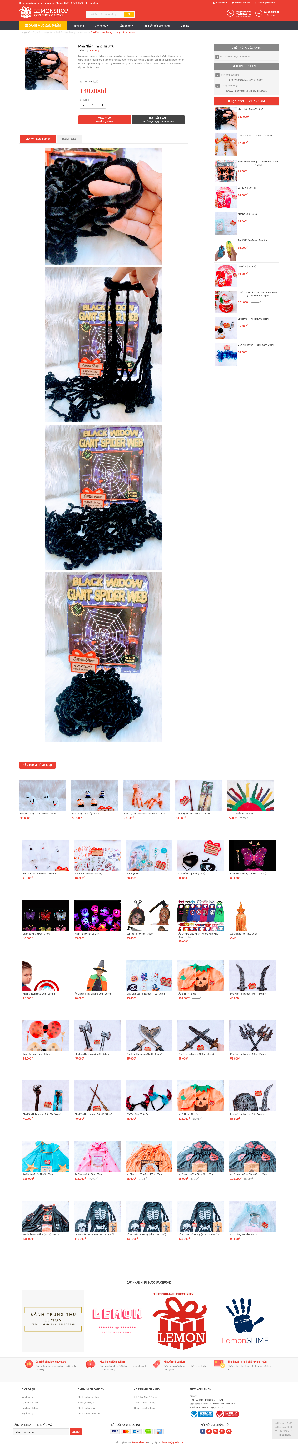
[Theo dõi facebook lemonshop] (209, 1431)
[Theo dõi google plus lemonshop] (222, 1431)
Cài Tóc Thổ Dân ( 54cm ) (240, 813)
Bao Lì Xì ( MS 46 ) (247, 266)
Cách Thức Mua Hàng (144, 1402)
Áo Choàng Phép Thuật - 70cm (38, 1174)
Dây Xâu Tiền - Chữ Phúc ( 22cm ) (255, 135)
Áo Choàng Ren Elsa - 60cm (244, 1234)
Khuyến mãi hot (242, 2)
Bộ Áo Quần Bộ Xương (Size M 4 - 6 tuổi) (198, 1234)
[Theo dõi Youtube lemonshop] (229, 1431)
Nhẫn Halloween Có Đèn (87, 933)
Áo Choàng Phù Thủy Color (243, 933)
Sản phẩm (125, 25)
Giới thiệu (101, 25)
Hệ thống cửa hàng (265, 2)
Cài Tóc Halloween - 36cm (140, 933)
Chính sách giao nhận (88, 1397)
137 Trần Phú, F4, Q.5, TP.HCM (235, 56)
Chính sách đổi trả (86, 1408)
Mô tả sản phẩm (38, 139)
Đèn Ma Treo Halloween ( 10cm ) (39, 873)
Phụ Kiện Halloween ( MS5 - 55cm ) (196, 1054)
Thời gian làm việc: (230, 85)
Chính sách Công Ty (91, 1389)
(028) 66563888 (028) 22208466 (243, 12)
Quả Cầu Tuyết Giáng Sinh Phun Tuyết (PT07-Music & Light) (258, 294)
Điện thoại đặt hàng (229, 74)
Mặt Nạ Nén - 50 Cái (248, 214)
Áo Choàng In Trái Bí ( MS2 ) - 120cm (248, 1174)
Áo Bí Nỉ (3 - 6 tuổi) (187, 993)
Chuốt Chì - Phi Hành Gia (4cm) (253, 318)
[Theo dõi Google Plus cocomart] (215, 1431)
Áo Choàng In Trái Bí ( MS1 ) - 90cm (144, 1174)
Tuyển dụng (27, 1413)
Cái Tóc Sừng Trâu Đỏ (137, 1114)
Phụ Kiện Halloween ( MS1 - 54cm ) (248, 993)
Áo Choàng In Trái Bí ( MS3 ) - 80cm (41, 1234)
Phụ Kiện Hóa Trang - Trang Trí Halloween (113, 32)
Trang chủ (78, 25)
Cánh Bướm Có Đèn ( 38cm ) (37, 933)
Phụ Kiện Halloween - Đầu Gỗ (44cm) (93, 1114)
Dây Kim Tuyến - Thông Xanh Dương (256, 345)
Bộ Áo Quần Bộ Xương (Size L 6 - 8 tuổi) (146, 1234)
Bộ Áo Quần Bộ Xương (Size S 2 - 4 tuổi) (94, 1234)
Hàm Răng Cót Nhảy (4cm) (85, 813)
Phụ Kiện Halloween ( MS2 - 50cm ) (92, 1054)
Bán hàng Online (30, 1408)
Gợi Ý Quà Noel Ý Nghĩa (145, 1397)
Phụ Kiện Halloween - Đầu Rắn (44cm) (42, 1114)
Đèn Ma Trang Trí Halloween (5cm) (38, 813)
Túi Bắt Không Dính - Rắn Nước (253, 240)
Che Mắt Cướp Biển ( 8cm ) (191, 873)
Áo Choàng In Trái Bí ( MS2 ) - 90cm (196, 1174)
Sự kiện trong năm (43, 32)
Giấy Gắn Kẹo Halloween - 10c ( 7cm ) (146, 993)
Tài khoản (220, 2)
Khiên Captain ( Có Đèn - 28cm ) (39, 993)
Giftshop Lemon (200, 1389)
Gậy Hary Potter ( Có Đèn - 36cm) (193, 813)
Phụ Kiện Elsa (133, 873)
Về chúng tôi (28, 1397)
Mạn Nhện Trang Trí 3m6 (250, 109)
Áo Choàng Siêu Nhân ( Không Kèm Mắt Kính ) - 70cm (198, 935)
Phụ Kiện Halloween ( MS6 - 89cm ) (248, 1054)
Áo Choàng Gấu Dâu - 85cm (88, 1174)
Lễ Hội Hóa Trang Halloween (71, 32)
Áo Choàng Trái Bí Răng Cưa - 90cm (93, 993)
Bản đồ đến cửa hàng (157, 25)
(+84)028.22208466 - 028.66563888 (218, 1403)
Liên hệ (185, 25)
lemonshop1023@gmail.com (210, 1407)
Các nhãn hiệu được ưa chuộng (149, 1282)
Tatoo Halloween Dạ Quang (88, 873)
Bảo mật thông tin (86, 1402)
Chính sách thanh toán (89, 1413)
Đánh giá (69, 139)
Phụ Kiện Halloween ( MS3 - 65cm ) (144, 1054)
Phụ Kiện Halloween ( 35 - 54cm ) (247, 1114)
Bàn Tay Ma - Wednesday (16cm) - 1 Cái (144, 813)
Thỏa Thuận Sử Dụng (144, 1408)
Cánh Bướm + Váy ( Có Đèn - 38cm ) (248, 873)
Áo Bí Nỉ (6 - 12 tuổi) (188, 1114)
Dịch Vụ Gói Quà (30, 1402)
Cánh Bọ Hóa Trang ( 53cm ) (37, 1054)
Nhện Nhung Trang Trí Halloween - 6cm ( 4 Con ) (258, 163)
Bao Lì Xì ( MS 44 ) (247, 188)
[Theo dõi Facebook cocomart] (202, 1431)
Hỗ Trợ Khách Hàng (147, 1389)
